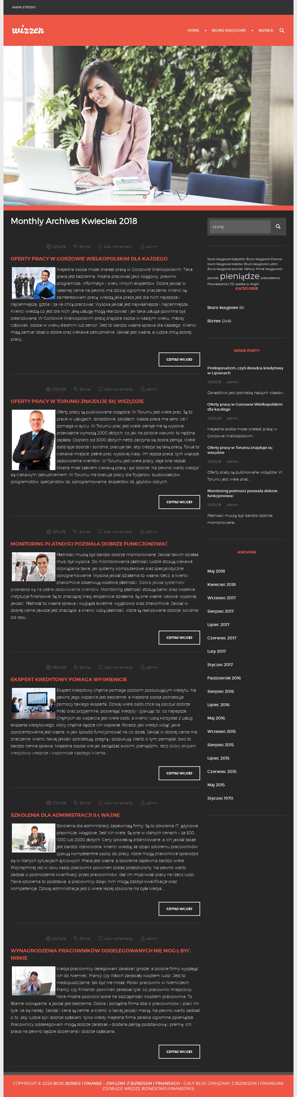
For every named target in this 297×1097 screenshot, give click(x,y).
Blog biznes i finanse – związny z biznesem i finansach (116, 1083)
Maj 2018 (216, 571)
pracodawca (270, 278)
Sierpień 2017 (220, 611)
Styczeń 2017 (220, 664)
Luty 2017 (216, 651)
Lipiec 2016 (218, 704)
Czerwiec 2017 (221, 638)
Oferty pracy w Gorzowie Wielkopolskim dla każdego (89, 259)
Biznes (266, 30)
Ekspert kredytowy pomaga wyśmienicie (69, 679)
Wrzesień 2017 (221, 597)
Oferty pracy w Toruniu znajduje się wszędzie (77, 401)
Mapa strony (24, 7)
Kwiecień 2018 (221, 584)
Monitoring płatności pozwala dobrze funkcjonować (89, 544)
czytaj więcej (179, 359)
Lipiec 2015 (218, 758)
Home (193, 30)
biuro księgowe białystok (226, 259)
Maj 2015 (216, 784)
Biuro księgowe (229, 30)
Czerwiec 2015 (221, 771)
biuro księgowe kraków (225, 264)
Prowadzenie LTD (220, 284)
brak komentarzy (118, 246)
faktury (249, 269)
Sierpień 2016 (220, 691)
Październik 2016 (224, 678)
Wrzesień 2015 (221, 731)
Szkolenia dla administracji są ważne (65, 815)
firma (260, 269)
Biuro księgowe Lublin (261, 264)
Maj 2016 (216, 718)
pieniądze (240, 276)
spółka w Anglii (247, 284)
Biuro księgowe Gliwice (264, 259)
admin (151, 246)
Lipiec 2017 (218, 624)
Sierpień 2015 (220, 744)
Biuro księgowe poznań (225, 269)
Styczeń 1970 (220, 798)
